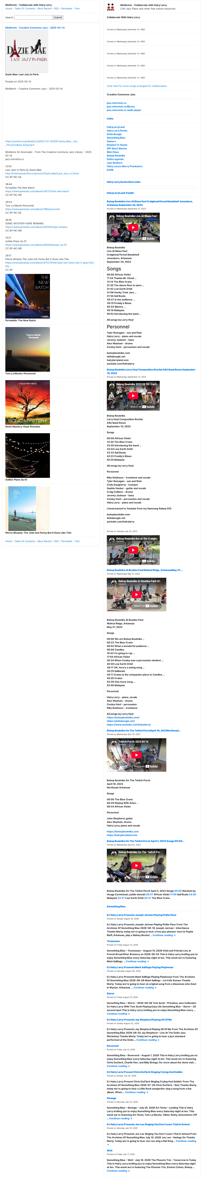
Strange (111, 1098)
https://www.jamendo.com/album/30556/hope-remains (36, 226)
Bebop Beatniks (116, 155)
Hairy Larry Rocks (117, 130)
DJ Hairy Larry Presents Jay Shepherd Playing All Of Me (139, 1019)
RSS (56, 8)
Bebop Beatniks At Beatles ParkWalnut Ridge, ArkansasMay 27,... (145, 570)
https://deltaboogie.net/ (121, 721)
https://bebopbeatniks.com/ (123, 717)
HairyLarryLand (116, 127)
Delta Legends (115, 159)
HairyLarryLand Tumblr (120, 192)
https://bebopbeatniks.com (123, 831)
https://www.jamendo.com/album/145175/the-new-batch (37, 191)
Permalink (66, 8)
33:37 (121, 897)
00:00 (178, 890)
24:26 (192, 894)
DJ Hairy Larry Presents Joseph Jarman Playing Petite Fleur (141, 914)
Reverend (112, 1045)
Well (109, 1150)
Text (77, 8)
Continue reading (164, 935)
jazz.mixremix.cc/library (121, 106)
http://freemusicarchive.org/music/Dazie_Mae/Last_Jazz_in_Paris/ (42, 173)
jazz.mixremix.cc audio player (124, 110)
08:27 (149, 894)
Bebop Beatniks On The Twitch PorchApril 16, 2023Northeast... (144, 730)
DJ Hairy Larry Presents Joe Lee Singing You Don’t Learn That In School (148, 1124)
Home (8, 8)
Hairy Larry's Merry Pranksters (125, 166)
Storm (110, 993)
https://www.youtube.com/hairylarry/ (129, 724)
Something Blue (116, 137)
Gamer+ (111, 141)
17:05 (173, 894)
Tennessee (113, 941)
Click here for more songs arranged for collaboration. (137, 85)
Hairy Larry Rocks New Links (123, 181)
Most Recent (45, 8)
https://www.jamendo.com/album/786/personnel (32, 209)
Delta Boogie (114, 134)
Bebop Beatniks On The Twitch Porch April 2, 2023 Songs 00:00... (145, 841)
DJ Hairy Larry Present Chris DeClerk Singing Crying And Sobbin (144, 1071)
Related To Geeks (117, 144)
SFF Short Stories (117, 148)
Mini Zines (113, 152)
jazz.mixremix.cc (116, 102)
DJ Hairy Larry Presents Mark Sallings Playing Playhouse (140, 967)
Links (110, 118)
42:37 (147, 897)
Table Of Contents (25, 8)
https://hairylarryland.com (122, 835)
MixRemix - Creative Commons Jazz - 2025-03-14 (35, 27)
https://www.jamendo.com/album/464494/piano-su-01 (36, 244)
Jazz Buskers (114, 162)
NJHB (110, 169)
